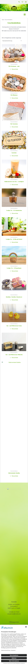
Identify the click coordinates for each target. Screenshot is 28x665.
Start (3, 19)
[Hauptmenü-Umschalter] (25, 14)
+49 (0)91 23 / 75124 (14, 612)
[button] (19, 2)
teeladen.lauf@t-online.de (14, 614)
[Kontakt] (26, 2)
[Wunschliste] (22, 2)
